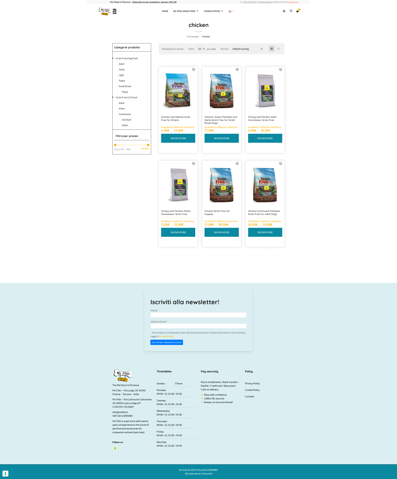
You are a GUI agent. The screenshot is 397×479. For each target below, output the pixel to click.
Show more (178, 138)
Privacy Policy (166, 336)
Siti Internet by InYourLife (198, 473)
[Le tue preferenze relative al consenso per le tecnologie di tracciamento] (5, 474)
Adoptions (293, 2)
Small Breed (125, 86)
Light (121, 74)
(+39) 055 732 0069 (123, 406)
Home (165, 11)
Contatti (249, 396)
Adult (121, 63)
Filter (144, 148)
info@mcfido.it (265, 2)
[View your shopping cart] (297, 11)
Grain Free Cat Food (126, 97)
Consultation (212, 11)
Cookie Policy (252, 389)
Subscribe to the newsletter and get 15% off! (154, 2)
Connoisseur (125, 114)
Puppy (122, 80)
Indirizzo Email (158, 321)
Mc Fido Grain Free (184, 11)
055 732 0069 (249, 2)
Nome (154, 310)
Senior (122, 69)
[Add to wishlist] (193, 69)
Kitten (122, 108)
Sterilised (126, 119)
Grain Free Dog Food (127, 58)
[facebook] (115, 448)
